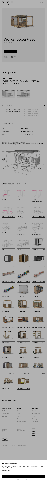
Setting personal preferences (23, 479)
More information (6, 470)
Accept (23, 476)
